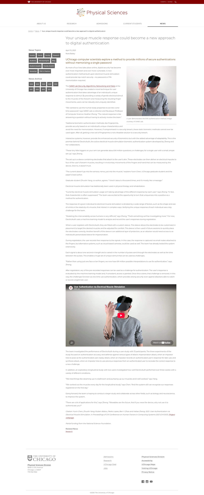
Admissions (102, 24)
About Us (41, 24)
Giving (170, 2)
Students (33, 60)
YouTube (151, 482)
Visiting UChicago (149, 468)
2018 (49, 89)
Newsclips (33, 71)
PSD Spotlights (44, 60)
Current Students (132, 24)
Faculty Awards (49, 66)
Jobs (106, 468)
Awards (32, 55)
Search (175, 2)
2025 (37, 84)
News (163, 24)
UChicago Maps (148, 464)
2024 (43, 84)
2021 (31, 89)
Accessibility (147, 461)
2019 (43, 89)
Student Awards (35, 66)
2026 (31, 84)
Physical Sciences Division (102, 12)
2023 (49, 84)
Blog (53, 60)
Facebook (143, 482)
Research (71, 24)
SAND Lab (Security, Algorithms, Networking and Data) (92, 86)
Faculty (47, 55)
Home (30, 31)
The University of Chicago (41, 2)
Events (163, 2)
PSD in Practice (45, 71)
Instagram (147, 482)
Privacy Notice (148, 472)
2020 (37, 89)
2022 (55, 84)
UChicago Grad (110, 464)
